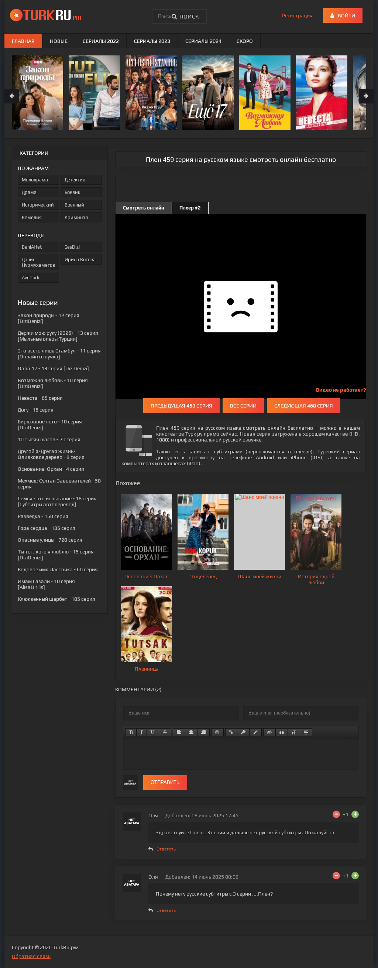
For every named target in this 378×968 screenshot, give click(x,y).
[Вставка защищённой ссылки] (243, 732)
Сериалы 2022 (101, 41)
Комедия (32, 217)
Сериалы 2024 (203, 41)
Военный (74, 205)
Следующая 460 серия (303, 406)
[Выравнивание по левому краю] (179, 732)
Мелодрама (35, 180)
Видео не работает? (341, 390)
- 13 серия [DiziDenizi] (53, 368)
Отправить (165, 782)
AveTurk (30, 277)
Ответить (166, 849)
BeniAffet (32, 247)
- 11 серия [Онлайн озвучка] (59, 353)
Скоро (245, 41)
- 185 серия (46, 528)
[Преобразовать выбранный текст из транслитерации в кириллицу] (294, 732)
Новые (59, 41)
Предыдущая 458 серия (181, 406)
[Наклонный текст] (141, 732)
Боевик (72, 192)
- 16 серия (36, 410)
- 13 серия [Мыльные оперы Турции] (58, 336)
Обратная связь (31, 956)
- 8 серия (51, 454)
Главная (23, 41)
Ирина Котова (80, 259)
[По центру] (191, 732)
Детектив (75, 180)
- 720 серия (50, 540)
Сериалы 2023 (152, 41)
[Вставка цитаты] (281, 732)
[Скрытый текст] (269, 732)
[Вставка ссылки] (231, 732)
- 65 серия (40, 398)
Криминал (76, 217)
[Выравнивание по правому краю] (203, 732)
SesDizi (72, 247)
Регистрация (297, 15)
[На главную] (47, 15)
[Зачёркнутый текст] (165, 732)
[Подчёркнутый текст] (153, 732)
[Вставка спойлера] (306, 732)
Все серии (243, 406)
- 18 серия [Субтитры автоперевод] (57, 501)
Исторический (38, 205)
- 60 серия (58, 569)
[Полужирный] (131, 732)
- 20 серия (49, 439)
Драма (29, 192)
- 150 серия (43, 516)
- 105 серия (56, 599)
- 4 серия (51, 469)
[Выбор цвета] (255, 732)
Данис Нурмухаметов (38, 262)
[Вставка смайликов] (217, 732)
